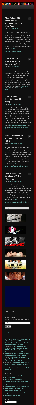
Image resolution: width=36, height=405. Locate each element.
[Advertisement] (17, 296)
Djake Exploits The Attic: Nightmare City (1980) (13, 99)
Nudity (9, 51)
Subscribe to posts (9, 333)
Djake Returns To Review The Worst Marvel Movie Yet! (12, 61)
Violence (14, 51)
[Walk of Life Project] (18, 230)
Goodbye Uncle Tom (12, 166)
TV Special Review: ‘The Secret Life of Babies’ (17, 381)
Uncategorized (22, 125)
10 (29, 174)
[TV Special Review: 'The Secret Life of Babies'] (18, 253)
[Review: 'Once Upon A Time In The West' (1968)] (18, 276)
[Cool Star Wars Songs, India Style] (18, 218)
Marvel (26, 87)
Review (17, 125)
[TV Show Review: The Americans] (18, 241)
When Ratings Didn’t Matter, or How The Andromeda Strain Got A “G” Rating (14, 22)
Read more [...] (13, 48)
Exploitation (10, 127)
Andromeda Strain (20, 50)
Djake (18, 28)
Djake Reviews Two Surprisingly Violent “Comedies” (13, 176)
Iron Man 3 (21, 87)
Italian (15, 127)
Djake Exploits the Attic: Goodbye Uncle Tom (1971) (15, 138)
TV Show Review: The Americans (17, 357)
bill (5, 343)
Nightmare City (21, 127)
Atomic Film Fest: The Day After (13, 390)
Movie (13, 125)
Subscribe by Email (10, 317)
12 (29, 18)
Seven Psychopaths (19, 202)
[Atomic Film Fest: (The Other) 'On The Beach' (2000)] (18, 264)
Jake (10, 50)
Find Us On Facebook (15, 7)
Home (6, 7)
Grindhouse (20, 166)
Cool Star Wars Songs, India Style (13, 376)
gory (25, 201)
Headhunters (8, 202)
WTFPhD (7, 350)
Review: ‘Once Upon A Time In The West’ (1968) (17, 386)
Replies (19, 51)
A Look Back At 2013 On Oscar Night (19, 366)
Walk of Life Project (10, 377)
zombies (27, 127)
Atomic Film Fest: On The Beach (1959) (15, 388)
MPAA (6, 51)
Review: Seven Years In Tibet (12, 395)
